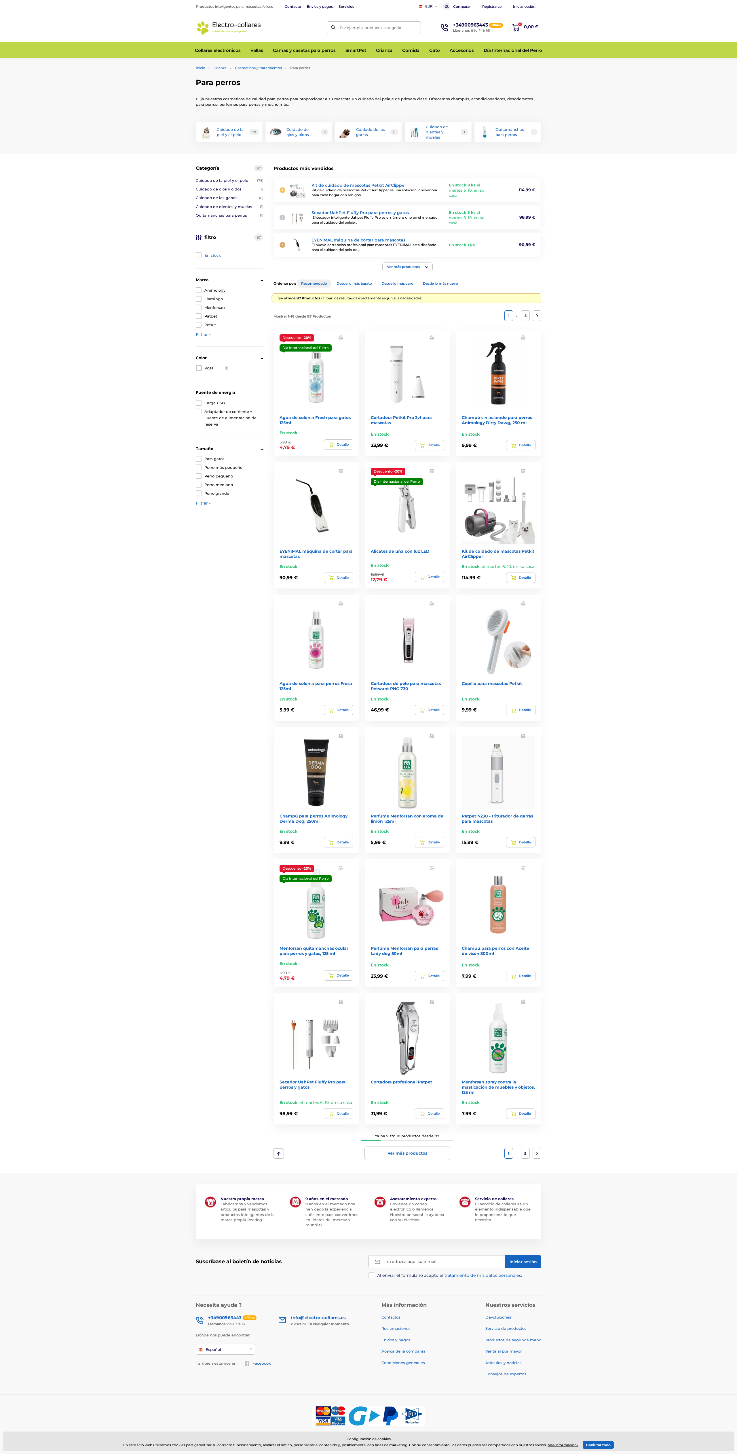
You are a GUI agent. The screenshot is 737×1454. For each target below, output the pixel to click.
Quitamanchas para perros (229, 215)
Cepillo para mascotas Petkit (492, 683)
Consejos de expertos (505, 1374)
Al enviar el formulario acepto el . (449, 1275)
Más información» (563, 1445)
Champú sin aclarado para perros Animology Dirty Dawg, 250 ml (497, 420)
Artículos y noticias (503, 1362)
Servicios (346, 6)
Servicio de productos (506, 1328)
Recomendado (314, 283)
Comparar (462, 6)
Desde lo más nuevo (440, 283)
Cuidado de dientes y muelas (229, 206)
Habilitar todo (598, 1445)
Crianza (220, 68)
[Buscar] (333, 27)
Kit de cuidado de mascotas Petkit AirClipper (358, 185)
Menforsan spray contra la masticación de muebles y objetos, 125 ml (498, 1087)
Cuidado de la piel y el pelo (229, 180)
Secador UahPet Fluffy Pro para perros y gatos (360, 212)
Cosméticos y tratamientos (258, 68)
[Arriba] (278, 1153)
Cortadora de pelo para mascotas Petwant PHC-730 (406, 686)
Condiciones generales (403, 1362)
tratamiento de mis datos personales (483, 1275)
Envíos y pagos (320, 6)
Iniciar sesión (524, 6)
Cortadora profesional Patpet (401, 1082)
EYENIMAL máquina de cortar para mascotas (358, 240)
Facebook (261, 1363)
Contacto (293, 6)
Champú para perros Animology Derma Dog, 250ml (313, 818)
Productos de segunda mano (513, 1340)
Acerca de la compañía (403, 1351)
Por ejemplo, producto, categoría (370, 27)
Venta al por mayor (503, 1351)
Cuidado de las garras (229, 197)
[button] (407, 267)
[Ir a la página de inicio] (229, 27)
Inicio (200, 68)
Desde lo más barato (354, 283)
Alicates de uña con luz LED (400, 551)
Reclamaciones (396, 1328)
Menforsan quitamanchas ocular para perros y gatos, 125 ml (314, 951)
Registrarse (492, 6)
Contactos (390, 1317)
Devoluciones (498, 1317)
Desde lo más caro (397, 283)
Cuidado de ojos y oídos (229, 189)
